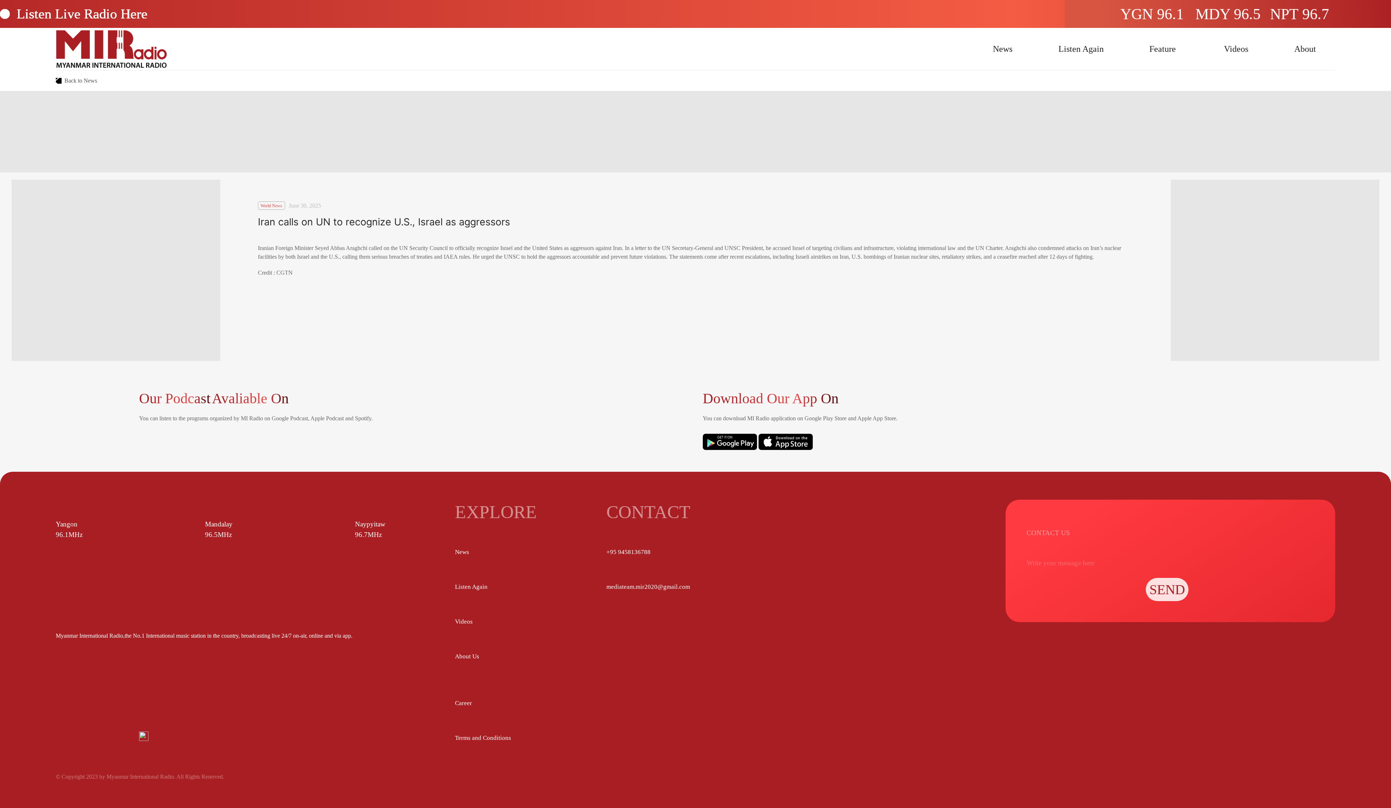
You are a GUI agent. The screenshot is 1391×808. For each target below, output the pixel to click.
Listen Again (1081, 49)
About (1305, 49)
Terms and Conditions (483, 737)
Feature (1162, 49)
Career (463, 703)
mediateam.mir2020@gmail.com (648, 586)
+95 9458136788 (628, 552)
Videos (1236, 49)
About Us (467, 656)
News (1002, 49)
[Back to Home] (111, 49)
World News (271, 205)
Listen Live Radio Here (82, 13)
